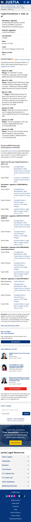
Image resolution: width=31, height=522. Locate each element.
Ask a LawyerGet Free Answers (7, 332)
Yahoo (26, 180)
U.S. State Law (7, 478)
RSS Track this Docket (23, 59)
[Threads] (17, 496)
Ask (15, 182)
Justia (18, 492)
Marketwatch (18, 169)
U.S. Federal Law (8, 473)
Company (16, 506)
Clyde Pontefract (19, 281)
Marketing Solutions (9, 486)
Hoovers (16, 204)
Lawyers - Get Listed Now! (15, 419)
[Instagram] (14, 496)
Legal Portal (15, 503)
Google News (19, 167)
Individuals (6, 461)
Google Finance (20, 200)
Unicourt (17, 178)
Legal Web (25, 178)
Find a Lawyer (6, 406)
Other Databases (8, 482)
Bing (21, 180)
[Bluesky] (19, 496)
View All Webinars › (15, 389)
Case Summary (12, 151)
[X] (22, 496)
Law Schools (6, 469)
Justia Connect (15, 500)
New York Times (24, 173)
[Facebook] (12, 496)
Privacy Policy (15, 515)
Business (5, 465)
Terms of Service (15, 512)
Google (16, 180)
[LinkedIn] (7, 496)
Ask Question (15, 342)
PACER (13, 157)
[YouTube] (9, 496)
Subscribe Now (15, 443)
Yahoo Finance (18, 202)
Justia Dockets (19, 209)
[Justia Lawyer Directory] (24, 496)
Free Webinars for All (9, 349)
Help (15, 509)
